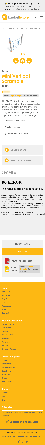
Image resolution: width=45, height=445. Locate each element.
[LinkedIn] (26, 441)
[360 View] (22, 61)
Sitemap (41, 436)
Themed (5, 338)
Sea (3, 396)
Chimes (5, 360)
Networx (5, 342)
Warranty (33, 436)
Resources (6, 306)
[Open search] (35, 17)
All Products (7, 295)
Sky (3, 400)
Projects (5, 302)
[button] (40, 44)
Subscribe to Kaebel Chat (24, 421)
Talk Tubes (7, 381)
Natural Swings (8, 367)
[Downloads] (29, 61)
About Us (6, 291)
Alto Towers (7, 335)
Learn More (20, 6)
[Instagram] (22, 441)
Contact (5, 313)
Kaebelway (6, 364)
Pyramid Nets (8, 324)
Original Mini (35, 28)
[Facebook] (19, 441)
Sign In (5, 299)
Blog (4, 309)
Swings (5, 345)
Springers (6, 374)
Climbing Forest (9, 349)
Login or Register (16, 95)
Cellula (23, 28)
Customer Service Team (27, 9)
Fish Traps (6, 328)
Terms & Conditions (20, 436)
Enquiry (22, 251)
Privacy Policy (5, 436)
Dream (5, 393)
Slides (4, 378)
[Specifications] (16, 61)
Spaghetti (6, 371)
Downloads (22, 244)
